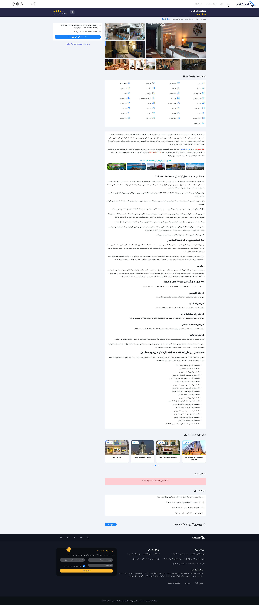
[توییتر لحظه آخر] (66, 537)
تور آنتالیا (147, 554)
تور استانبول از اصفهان (196, 563)
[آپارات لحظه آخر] (59, 537)
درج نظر (110, 524)
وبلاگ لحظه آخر (211, 4)
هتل (221, 4)
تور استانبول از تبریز (197, 554)
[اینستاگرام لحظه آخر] (86, 537)
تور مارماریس (155, 559)
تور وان (144, 559)
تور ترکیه (157, 554)
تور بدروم (135, 559)
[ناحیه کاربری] (16, 4)
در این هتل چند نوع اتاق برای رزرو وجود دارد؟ (188, 513)
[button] (155, 465)
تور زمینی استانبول (178, 563)
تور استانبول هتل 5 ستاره (173, 559)
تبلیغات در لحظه (174, 583)
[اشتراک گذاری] (72, 12)
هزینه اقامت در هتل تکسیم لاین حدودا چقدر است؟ (187, 508)
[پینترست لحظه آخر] (73, 537)
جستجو (32, 4)
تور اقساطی (198, 4)
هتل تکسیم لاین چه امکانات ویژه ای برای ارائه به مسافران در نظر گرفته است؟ (179, 497)
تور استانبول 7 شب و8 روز (195, 559)
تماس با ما (199, 583)
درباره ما (188, 583)
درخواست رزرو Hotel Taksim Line (78, 44)
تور (228, 4)
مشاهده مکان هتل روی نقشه (77, 37)
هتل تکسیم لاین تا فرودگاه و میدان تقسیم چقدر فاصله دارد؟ (184, 502)
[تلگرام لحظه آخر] (80, 537)
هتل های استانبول (185, 149)
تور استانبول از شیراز (180, 554)
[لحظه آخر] (193, 537)
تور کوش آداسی (134, 554)
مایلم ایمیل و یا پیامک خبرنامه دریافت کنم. (73, 566)
